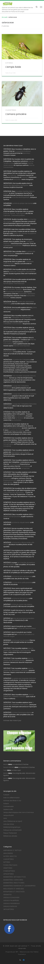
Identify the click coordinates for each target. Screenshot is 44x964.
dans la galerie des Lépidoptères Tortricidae (18, 669)
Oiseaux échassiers (11, 898)
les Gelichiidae (20, 416)
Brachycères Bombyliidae (14, 292)
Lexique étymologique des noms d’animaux (18, 812)
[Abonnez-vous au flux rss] (20, 960)
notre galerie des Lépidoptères (13, 492)
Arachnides (8, 853)
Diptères (6, 862)
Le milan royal (16, 770)
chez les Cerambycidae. (21, 346)
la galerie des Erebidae (16, 430)
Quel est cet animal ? (19, 946)
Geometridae (11, 175)
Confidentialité (8, 806)
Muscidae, (6, 442)
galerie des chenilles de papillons (24, 233)
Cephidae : (14, 215)
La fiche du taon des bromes (21, 576)
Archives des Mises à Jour (12, 801)
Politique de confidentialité (12, 830)
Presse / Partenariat (10, 833)
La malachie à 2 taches (20, 764)
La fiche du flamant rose (20, 598)
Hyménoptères (9, 871)
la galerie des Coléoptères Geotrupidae (18, 703)
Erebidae (25, 177)
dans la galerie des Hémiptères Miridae (18, 659)
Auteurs (6, 804)
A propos (6, 795)
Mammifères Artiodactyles (14, 877)
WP (17, 952)
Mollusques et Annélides (13, 889)
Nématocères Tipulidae (14, 289)
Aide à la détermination (11, 798)
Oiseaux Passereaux (11, 903)
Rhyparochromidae (10, 480)
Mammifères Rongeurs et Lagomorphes (19, 886)
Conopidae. (7, 446)
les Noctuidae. (16, 420)
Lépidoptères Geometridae (20, 452)
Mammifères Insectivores (13, 883)
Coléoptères (8, 859)
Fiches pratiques (10, 865)
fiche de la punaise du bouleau (23, 618)
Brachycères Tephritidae (26, 294)
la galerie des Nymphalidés (18, 515)
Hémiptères (7, 868)
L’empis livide (13, 67)
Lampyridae (25, 468)
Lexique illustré (8, 815)
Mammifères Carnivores (13, 880)
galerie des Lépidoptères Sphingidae (15, 185)
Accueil (4, 17)
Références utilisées (10, 836)
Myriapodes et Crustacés (14, 892)
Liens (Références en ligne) (12, 821)
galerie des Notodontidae (12, 428)
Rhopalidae (7, 478)
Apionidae (26, 153)
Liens (5, 818)
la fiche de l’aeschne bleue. (26, 628)
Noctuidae (16, 179)
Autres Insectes (10, 856)
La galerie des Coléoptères (21, 360)
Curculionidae (14, 464)
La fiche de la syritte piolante (21, 582)
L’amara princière (16, 114)
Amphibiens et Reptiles (12, 850)
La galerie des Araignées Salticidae (24, 678)
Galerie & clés (8, 809)
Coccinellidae (25, 466)
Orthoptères (8, 909)
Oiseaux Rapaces (10, 906)
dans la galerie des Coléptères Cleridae (18, 696)
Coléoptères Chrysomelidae (20, 318)
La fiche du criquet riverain (21, 522)
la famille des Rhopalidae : (20, 197)
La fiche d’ (21, 712)
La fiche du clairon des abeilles (21, 604)
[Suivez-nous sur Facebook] (24, 960)
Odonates (7, 895)
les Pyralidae (19, 418)
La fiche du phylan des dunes (22, 203)
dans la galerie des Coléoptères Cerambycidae (18, 649)
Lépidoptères (8, 874)
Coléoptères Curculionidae (12, 245)
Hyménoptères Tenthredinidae (13, 284)
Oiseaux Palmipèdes (11, 900)
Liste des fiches (8, 824)
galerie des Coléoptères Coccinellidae (22, 271)
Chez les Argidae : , (14, 213)
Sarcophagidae (8, 444)
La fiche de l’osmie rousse (20, 640)
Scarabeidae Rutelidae (22, 151)
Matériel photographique (11, 827)
